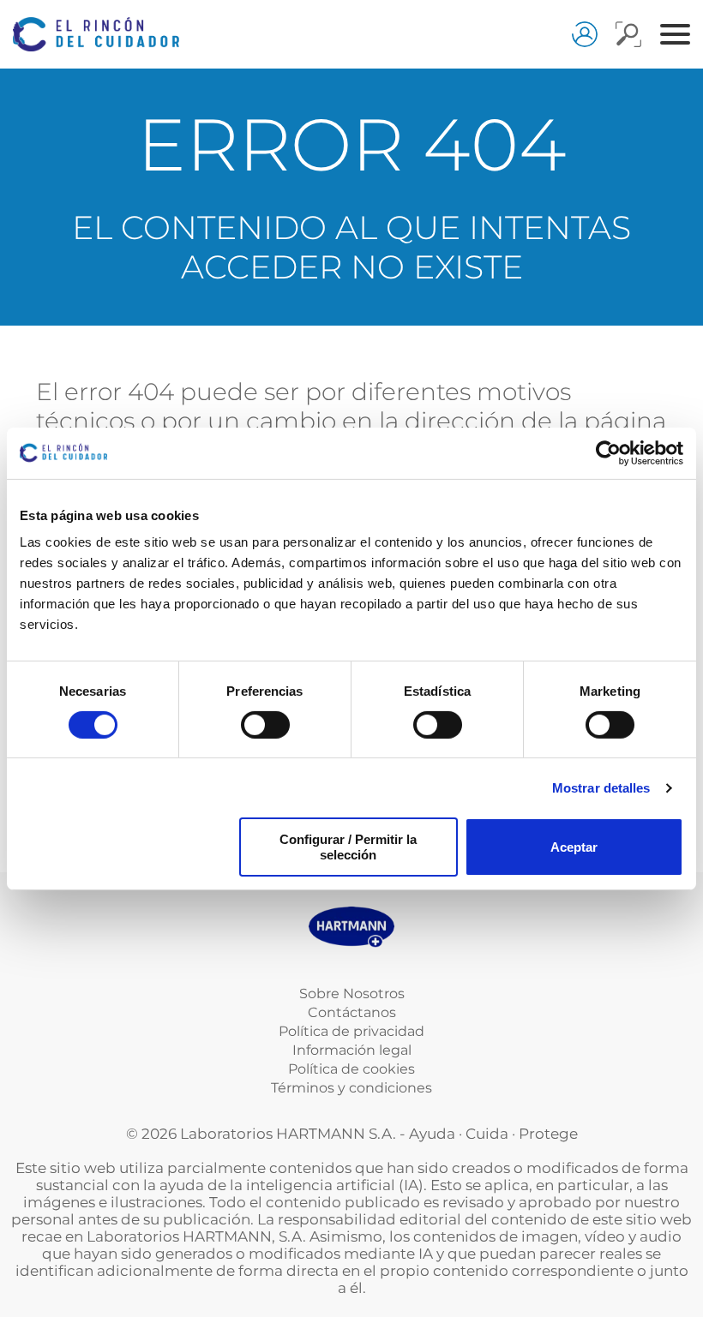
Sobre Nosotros (352, 993)
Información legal (352, 1050)
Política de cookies (351, 1069)
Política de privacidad (351, 1031)
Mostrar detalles (601, 788)
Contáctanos (352, 1012)
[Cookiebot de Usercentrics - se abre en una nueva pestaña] (608, 452)
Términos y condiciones (351, 1088)
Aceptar (574, 847)
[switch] (265, 725)
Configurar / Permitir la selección (348, 846)
